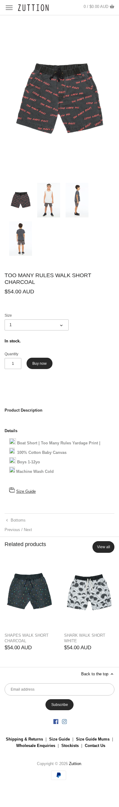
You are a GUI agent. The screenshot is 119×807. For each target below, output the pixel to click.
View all (103, 547)
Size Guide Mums (93, 739)
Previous (12, 529)
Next (28, 529)
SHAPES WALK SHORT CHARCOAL (27, 638)
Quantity (11, 354)
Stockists (70, 745)
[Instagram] (64, 721)
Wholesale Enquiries (35, 745)
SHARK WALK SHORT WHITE (84, 638)
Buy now (39, 363)
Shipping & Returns (24, 739)
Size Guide (26, 491)
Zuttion (75, 763)
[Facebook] (55, 721)
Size (8, 315)
